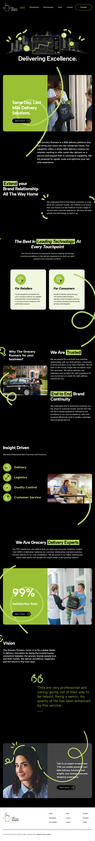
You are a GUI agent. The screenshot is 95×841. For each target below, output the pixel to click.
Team (67, 813)
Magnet (39, 834)
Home (51, 813)
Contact (68, 822)
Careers (68, 818)
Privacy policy (46, 834)
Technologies (53, 822)
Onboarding (52, 818)
